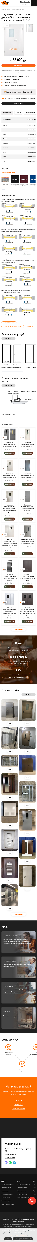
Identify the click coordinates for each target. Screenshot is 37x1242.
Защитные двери (5, 1191)
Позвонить (19, 1104)
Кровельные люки (22, 1194)
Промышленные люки (23, 1197)
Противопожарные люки (23, 1184)
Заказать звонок (18, 1109)
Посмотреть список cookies (23, 1239)
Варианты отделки (6, 1201)
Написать (18, 1100)
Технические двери (6, 1187)
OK (8, 1239)
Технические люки (22, 1187)
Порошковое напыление (8, 173)
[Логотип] (5, 3)
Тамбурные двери (6, 1197)
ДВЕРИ (3, 1181)
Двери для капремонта (7, 1194)
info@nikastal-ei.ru (25, 2)
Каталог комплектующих (7, 1204)
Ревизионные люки (22, 1191)
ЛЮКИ (19, 1181)
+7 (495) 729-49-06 (25, 4)
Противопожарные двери (7, 1184)
